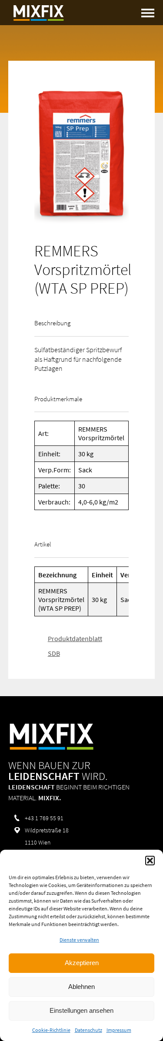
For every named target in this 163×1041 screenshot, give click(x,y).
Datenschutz (88, 1030)
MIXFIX (39, 13)
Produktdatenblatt (75, 638)
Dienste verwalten (79, 939)
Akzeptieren (82, 962)
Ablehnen (81, 986)
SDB (54, 653)
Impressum (118, 1030)
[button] (150, 860)
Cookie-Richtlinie (51, 1030)
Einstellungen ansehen (81, 1010)
